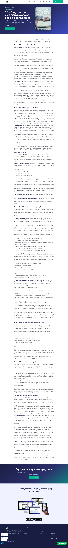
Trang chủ (23, 1)
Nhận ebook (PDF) (10, 28)
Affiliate (25, 535)
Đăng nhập (50, 1)
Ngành (33, 1)
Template (53, 533)
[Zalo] (13, 541)
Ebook (6, 7)
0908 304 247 (7, 536)
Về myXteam (53, 536)
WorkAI (25, 533)
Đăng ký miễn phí (58, 1)
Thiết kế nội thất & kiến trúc (42, 529)
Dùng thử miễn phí (34, 477)
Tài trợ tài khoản (54, 538)
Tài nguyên (39, 1)
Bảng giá (45, 1)
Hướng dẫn (53, 535)
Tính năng (29, 1)
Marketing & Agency (41, 531)
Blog (52, 529)
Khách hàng (40, 533)
